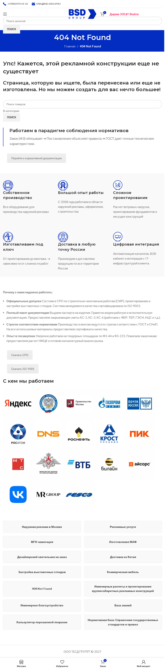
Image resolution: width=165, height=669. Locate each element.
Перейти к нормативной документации (36, 158)
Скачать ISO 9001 (22, 368)
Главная (69, 46)
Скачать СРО (19, 355)
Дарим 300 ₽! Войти (124, 14)
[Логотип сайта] (83, 13)
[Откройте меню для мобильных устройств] (5, 14)
